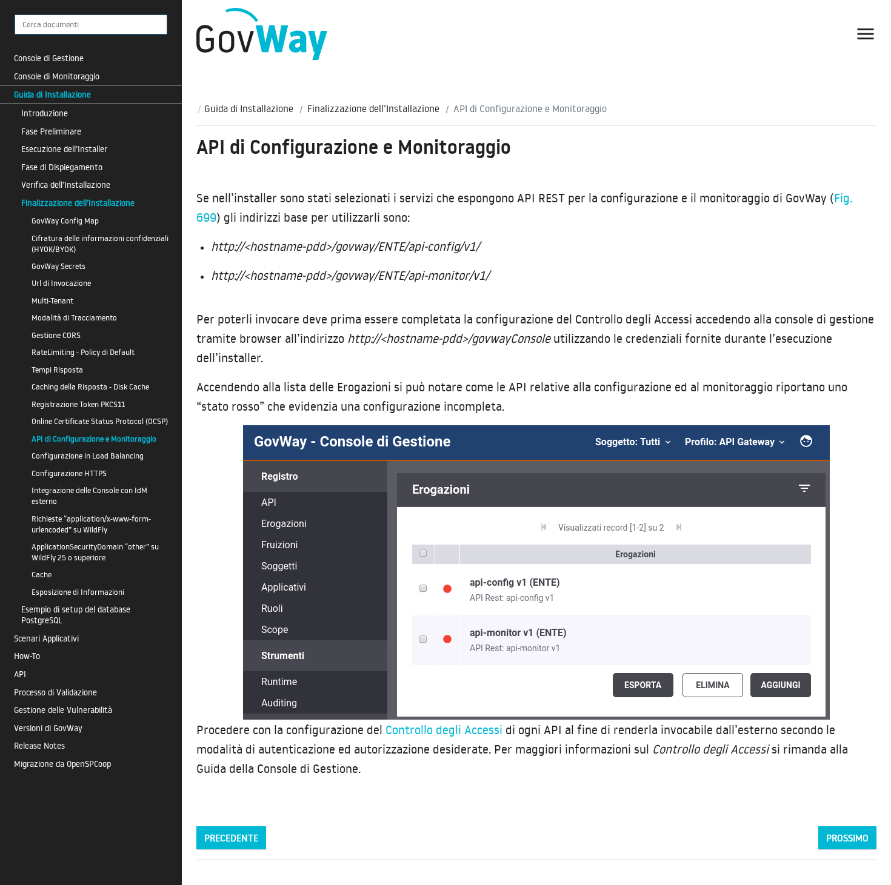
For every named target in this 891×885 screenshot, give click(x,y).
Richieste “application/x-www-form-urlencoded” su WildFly (91, 524)
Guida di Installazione (52, 94)
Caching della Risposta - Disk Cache (90, 386)
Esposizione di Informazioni (78, 592)
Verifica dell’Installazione (65, 184)
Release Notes (39, 745)
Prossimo (847, 838)
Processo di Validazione (55, 692)
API (20, 674)
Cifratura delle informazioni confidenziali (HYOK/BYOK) (100, 243)
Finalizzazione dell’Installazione (78, 202)
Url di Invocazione (61, 283)
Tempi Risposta (57, 369)
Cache (42, 574)
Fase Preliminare (51, 131)
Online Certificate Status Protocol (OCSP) (100, 421)
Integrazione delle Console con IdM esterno (89, 495)
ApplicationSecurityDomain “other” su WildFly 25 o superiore (95, 552)
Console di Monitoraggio (56, 76)
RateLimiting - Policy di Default (83, 352)
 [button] (865, 34)
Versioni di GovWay (48, 728)
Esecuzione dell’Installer (64, 148)
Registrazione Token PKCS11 (78, 404)
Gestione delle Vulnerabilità (63, 709)
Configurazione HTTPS (69, 473)
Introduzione (44, 113)
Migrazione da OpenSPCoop (62, 763)
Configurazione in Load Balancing (88, 455)
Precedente (231, 838)
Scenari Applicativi (46, 638)
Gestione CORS (56, 335)
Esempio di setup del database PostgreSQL (75, 614)
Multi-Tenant (52, 300)
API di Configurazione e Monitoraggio (94, 438)
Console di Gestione (49, 58)
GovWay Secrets (58, 266)
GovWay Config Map (65, 220)
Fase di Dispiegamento (61, 167)
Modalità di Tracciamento (74, 317)
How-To (27, 655)
